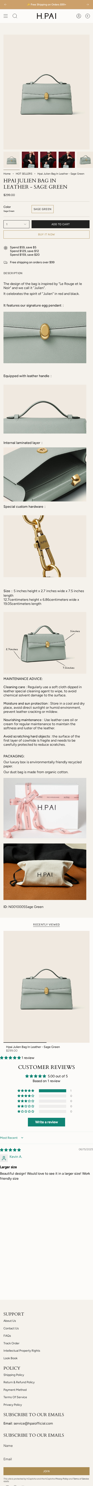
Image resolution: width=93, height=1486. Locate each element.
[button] (11, 1058)
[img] (10, 1150)
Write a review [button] (46, 1122)
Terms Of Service (15, 1397)
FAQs (7, 1336)
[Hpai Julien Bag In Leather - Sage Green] (46, 987)
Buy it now (46, 234)
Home (7, 173)
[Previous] (5, 4)
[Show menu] (5, 16)
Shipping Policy (13, 1375)
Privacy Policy (12, 1405)
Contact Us (11, 1328)
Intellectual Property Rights (21, 1351)
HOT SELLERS (24, 173)
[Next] (88, 4)
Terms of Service (81, 1478)
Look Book (10, 1358)
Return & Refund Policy (19, 1382)
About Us (9, 1321)
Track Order (11, 1343)
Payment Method (15, 1390)
